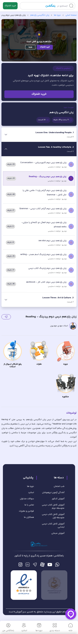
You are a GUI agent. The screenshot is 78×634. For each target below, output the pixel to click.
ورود (30, 47)
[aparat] (42, 565)
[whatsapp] (57, 565)
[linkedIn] (27, 565)
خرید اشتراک (10, 5)
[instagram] (20, 565)
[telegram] (35, 565)
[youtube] (50, 565)
